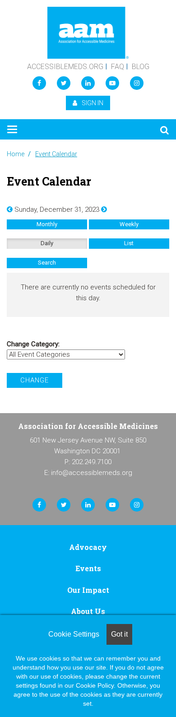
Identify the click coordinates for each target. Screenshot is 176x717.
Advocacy (88, 547)
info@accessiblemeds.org (91, 473)
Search (47, 262)
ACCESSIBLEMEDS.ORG (65, 66)
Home (15, 154)
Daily (47, 243)
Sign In (92, 103)
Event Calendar (56, 154)
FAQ (117, 66)
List (129, 243)
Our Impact (88, 590)
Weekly (129, 224)
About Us (88, 611)
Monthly (47, 224)
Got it (119, 634)
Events (88, 568)
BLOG (140, 66)
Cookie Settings (73, 634)
